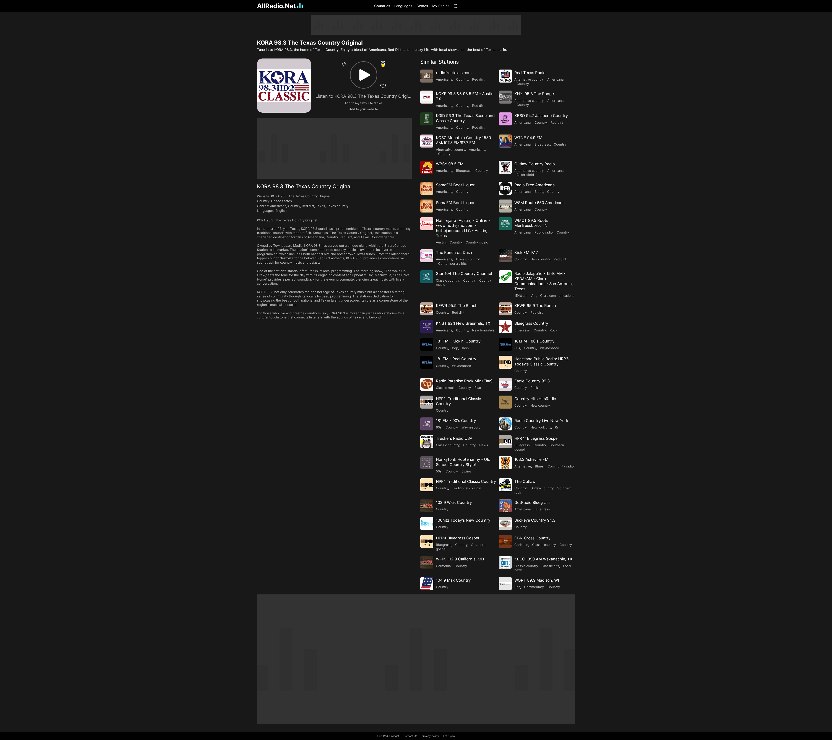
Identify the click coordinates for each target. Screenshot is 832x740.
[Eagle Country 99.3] (505, 384)
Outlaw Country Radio (534, 164)
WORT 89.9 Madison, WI (536, 580)
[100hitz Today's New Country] (426, 523)
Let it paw (449, 736)
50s (439, 471)
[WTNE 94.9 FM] (505, 141)
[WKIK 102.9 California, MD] (426, 562)
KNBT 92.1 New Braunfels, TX (463, 323)
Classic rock (445, 388)
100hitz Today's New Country (463, 520)
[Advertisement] (236, 80)
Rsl (557, 427)
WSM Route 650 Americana (539, 202)
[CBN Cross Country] (505, 541)
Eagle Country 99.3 (532, 381)
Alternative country (528, 79)
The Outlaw (525, 481)
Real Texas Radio (530, 72)
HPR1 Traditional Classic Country (466, 481)
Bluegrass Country (531, 323)
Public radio (544, 232)
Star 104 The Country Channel (464, 273)
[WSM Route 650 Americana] (505, 206)
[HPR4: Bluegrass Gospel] (505, 441)
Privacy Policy (430, 736)
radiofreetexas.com (454, 72)
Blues (539, 192)
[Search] (456, 6)
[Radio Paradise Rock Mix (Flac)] (426, 384)
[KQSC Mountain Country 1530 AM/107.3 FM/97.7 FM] (426, 141)
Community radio (561, 466)
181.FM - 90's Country (456, 420)
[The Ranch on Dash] (426, 255)
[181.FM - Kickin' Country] (426, 344)
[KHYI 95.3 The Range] (505, 97)
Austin (441, 242)
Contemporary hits (452, 263)
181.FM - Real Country (456, 359)
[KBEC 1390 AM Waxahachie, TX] (505, 562)
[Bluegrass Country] (505, 326)
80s (517, 348)
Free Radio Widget (388, 736)
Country (294, 206)
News (483, 445)
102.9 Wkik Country (454, 502)
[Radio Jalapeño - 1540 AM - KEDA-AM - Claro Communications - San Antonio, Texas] (505, 276)
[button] (363, 75)
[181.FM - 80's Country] (505, 344)
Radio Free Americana (534, 185)
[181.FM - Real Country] (426, 362)
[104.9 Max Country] (426, 583)
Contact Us (410, 736)
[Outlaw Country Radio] (505, 167)
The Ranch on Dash (454, 252)
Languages (403, 6)
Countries (382, 6)
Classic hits (550, 566)
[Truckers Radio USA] (426, 441)
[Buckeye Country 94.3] (505, 523)
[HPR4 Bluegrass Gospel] (426, 541)
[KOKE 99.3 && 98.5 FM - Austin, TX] (426, 97)
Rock (553, 330)
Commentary (534, 587)
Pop (455, 348)
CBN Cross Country (532, 538)
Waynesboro (549, 348)
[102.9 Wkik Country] (426, 505)
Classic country (467, 259)
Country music (477, 242)
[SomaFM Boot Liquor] (426, 188)
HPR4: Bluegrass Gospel (536, 438)
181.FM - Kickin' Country (458, 341)
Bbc (517, 587)
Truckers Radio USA (454, 438)
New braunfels (483, 330)
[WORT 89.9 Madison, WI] (505, 583)
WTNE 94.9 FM (528, 137)
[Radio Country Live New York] (505, 423)
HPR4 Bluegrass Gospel (457, 538)
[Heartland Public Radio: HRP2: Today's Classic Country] (505, 362)
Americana (278, 206)
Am (533, 296)
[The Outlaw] (505, 484)
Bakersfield (525, 175)
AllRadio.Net (276, 6)
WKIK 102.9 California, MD (460, 559)
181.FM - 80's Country (534, 341)
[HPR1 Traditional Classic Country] (426, 484)
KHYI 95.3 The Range (534, 93)
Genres (422, 6)
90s (439, 427)
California (443, 566)
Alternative (522, 466)
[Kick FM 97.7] (505, 255)
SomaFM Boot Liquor (455, 185)
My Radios (440, 6)
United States (281, 201)
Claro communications (557, 296)
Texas (320, 206)
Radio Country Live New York (541, 420)
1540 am (520, 296)
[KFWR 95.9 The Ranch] (426, 308)
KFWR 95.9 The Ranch (457, 305)
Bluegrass (542, 144)
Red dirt (308, 206)
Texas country (337, 206)
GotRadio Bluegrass (532, 502)
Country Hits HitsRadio (535, 398)
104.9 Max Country (453, 580)
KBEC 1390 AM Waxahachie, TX (543, 559)
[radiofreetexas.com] (426, 76)
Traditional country (466, 488)
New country (540, 259)
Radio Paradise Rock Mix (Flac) (464, 381)
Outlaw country (541, 488)
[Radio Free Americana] (505, 188)
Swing (466, 471)
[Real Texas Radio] (505, 76)
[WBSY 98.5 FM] (426, 167)
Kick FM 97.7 (526, 252)
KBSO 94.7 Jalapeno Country (541, 115)
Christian (521, 545)
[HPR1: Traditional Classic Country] (426, 402)
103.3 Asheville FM (531, 459)
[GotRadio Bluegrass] (505, 505)
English (281, 211)
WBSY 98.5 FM (449, 164)
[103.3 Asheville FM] (505, 462)
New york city (540, 427)
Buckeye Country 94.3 (534, 520)
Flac (477, 388)
